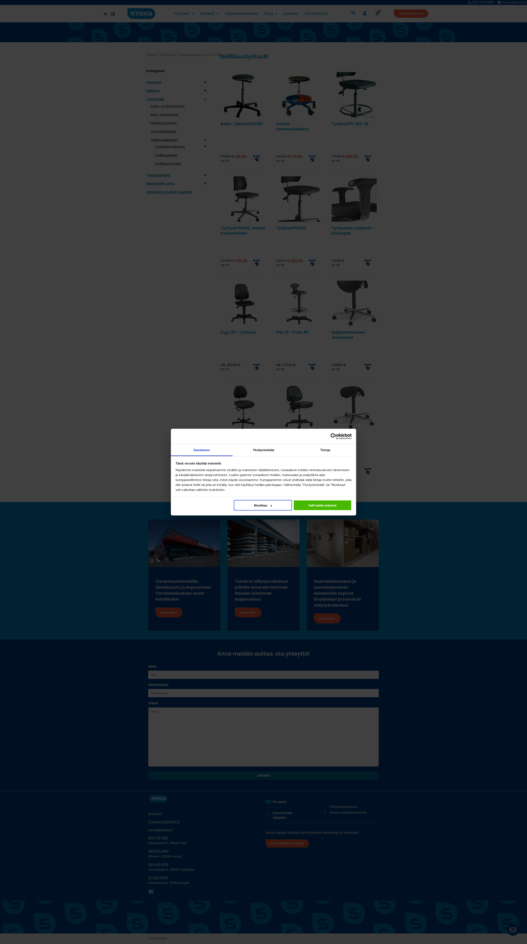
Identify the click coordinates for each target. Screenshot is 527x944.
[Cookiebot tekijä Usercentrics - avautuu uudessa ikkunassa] (334, 436)
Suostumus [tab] (202, 450)
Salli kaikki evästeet (322, 505)
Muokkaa (260, 505)
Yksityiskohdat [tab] (263, 450)
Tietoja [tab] (325, 450)
